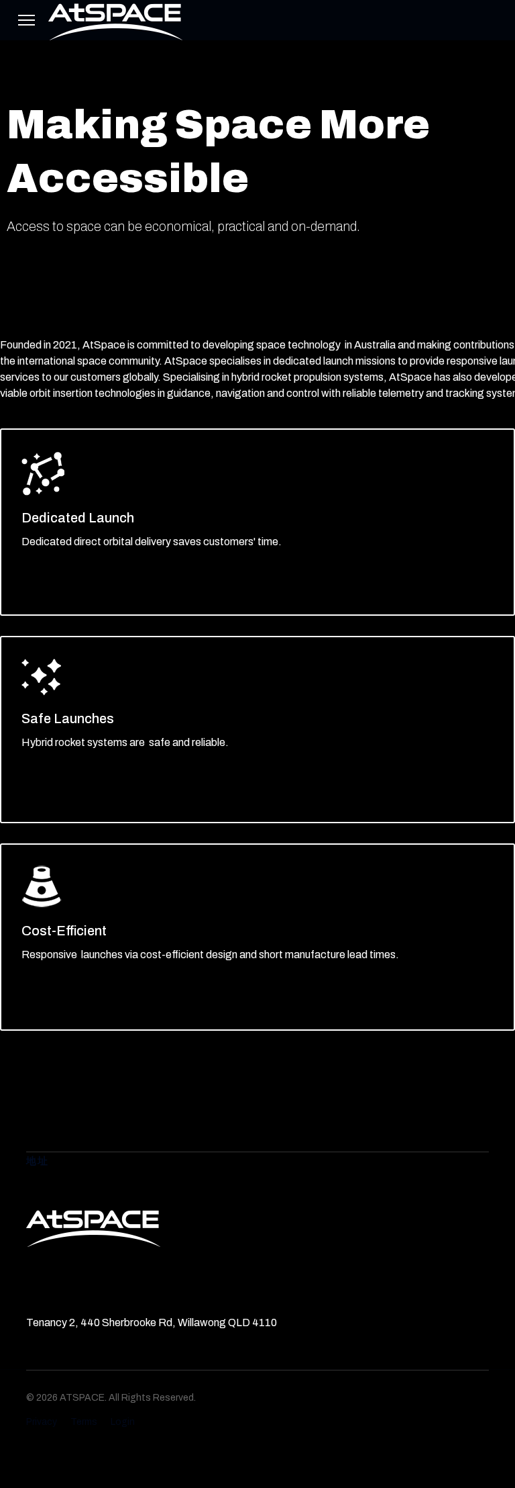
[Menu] (26, 20)
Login (123, 1422)
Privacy (41, 1422)
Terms (83, 1422)
